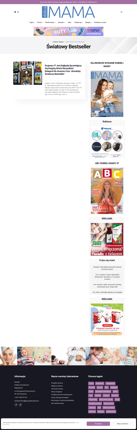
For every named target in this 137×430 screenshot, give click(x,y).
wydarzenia (111, 412)
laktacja (92, 407)
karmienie (99, 383)
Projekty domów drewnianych (61, 394)
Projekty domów (57, 383)
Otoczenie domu (57, 389)
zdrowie (115, 395)
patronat (92, 412)
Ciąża (31, 22)
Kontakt (17, 382)
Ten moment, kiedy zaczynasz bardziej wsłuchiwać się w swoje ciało (107, 286)
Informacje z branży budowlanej (62, 400)
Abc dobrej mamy (57, 403)
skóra (115, 391)
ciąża (91, 383)
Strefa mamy (49, 22)
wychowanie (108, 403)
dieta (91, 391)
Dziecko (61, 22)
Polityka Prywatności (21, 385)
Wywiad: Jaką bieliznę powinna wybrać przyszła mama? (107, 268)
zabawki (114, 387)
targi (117, 399)
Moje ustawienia (122, 424)
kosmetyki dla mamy (103, 391)
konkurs (101, 412)
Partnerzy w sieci (100, 22)
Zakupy (87, 22)
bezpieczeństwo (95, 403)
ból (99, 407)
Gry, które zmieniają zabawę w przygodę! (107, 292)
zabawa (106, 395)
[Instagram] (18, 12)
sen (106, 387)
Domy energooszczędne (60, 397)
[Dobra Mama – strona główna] (68, 12)
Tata (69, 22)
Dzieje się (78, 22)
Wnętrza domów (57, 386)
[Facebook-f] (16, 404)
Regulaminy (18, 388)
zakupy (97, 395)
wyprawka (93, 399)
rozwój (91, 387)
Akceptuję (98, 424)
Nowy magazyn (56, 392)
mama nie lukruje (106, 399)
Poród (39, 22)
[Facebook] (15, 12)
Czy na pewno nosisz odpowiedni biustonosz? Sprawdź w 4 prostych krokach (107, 277)
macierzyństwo (108, 407)
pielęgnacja (110, 383)
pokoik (99, 387)
